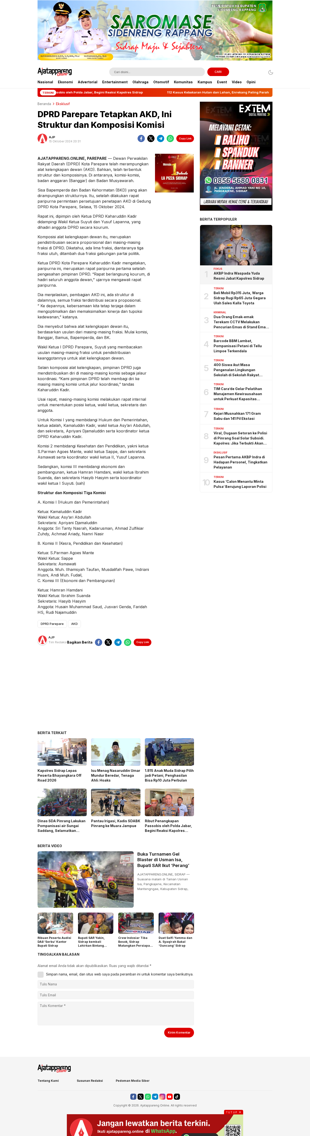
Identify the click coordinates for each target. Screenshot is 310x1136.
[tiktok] (177, 1097)
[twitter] (151, 138)
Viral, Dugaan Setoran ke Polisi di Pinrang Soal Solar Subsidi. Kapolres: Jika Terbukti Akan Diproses (240, 438)
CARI (218, 72)
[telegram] (160, 138)
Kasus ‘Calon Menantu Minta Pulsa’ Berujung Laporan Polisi (240, 484)
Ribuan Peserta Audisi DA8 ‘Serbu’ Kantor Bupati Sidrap (54, 941)
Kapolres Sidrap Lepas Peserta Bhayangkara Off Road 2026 (59, 775)
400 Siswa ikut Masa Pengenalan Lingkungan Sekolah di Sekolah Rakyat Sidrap (236, 370)
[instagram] (162, 1097)
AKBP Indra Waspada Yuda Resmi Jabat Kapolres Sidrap (239, 275)
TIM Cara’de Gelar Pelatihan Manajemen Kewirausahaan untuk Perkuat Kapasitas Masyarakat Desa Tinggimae (239, 394)
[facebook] (141, 138)
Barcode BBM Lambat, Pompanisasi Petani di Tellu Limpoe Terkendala (238, 346)
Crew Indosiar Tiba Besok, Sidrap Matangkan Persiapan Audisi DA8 (135, 943)
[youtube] (170, 1097)
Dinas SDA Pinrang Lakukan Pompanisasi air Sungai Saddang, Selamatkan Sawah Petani (61, 828)
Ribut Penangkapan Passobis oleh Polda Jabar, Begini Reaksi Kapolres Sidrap (168, 828)
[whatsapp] (170, 138)
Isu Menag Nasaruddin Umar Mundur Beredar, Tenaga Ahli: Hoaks (115, 775)
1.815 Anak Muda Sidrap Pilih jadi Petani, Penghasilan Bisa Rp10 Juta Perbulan (169, 775)
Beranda (44, 104)
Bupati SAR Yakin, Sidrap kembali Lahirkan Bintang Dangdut (91, 943)
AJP (52, 137)
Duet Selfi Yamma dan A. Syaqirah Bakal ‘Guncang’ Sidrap (175, 941)
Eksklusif (63, 104)
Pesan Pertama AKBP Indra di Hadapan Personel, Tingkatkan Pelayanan (240, 462)
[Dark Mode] (269, 72)
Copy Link (185, 138)
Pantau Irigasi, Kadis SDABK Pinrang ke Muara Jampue (115, 823)
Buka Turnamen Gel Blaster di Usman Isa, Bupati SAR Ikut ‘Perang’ (163, 860)
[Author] (42, 138)
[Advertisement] (116, 692)
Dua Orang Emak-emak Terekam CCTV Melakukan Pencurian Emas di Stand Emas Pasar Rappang (241, 322)
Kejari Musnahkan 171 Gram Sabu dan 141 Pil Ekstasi (237, 416)
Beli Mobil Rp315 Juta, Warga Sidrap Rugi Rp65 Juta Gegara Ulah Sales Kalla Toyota (240, 298)
